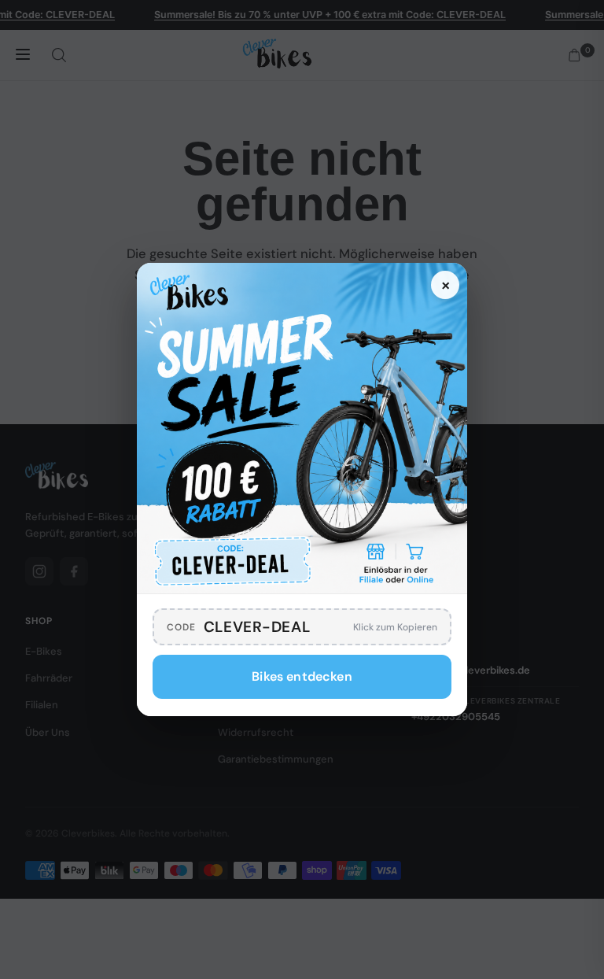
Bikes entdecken (302, 676)
